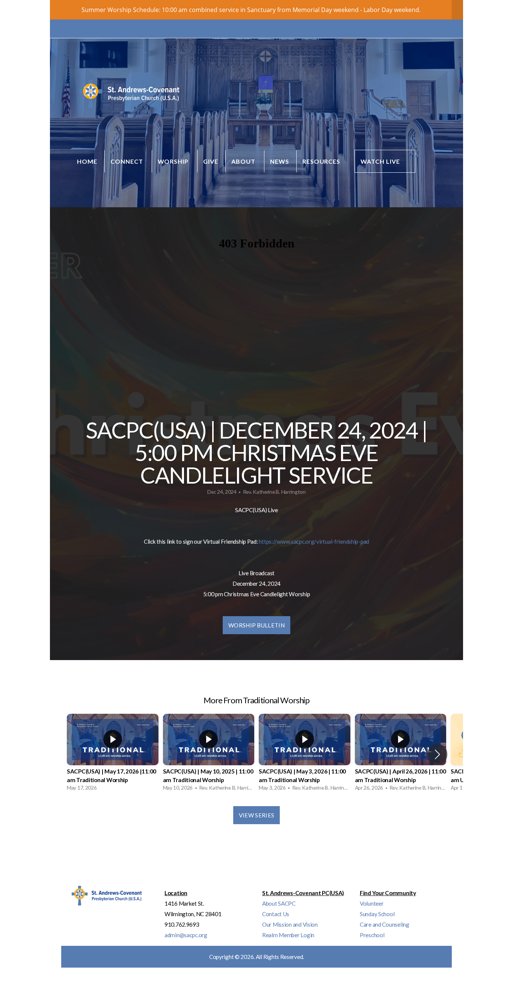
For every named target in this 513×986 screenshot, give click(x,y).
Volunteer (371, 903)
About (244, 161)
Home (87, 161)
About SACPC (279, 903)
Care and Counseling (384, 924)
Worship (174, 161)
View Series (256, 815)
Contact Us (275, 914)
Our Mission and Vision (290, 924)
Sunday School (377, 914)
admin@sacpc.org (185, 935)
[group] (112, 754)
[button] (437, 754)
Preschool (372, 935)
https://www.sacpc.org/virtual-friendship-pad (314, 541)
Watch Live (380, 161)
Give (210, 161)
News (279, 161)
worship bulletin (256, 625)
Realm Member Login (288, 935)
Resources (322, 161)
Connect (127, 161)
